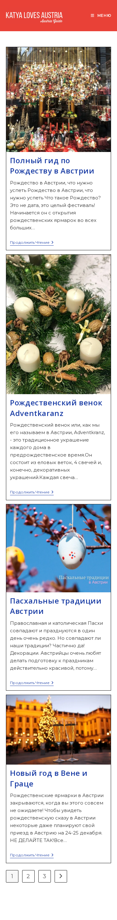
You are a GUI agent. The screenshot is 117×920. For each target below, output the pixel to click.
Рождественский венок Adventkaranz (56, 407)
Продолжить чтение (32, 243)
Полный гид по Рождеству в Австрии (52, 165)
